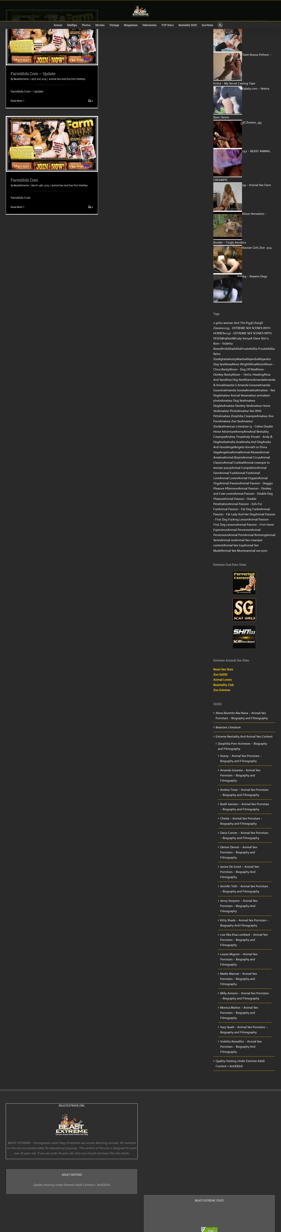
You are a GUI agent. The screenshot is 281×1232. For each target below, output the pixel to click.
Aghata (223, 359)
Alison (260, 364)
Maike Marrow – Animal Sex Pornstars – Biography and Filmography (238, 979)
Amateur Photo (228, 411)
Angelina (225, 452)
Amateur (251, 390)
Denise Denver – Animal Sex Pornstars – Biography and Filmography (238, 852)
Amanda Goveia (235, 390)
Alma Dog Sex (234, 380)
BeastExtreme (21, 79)
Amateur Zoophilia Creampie (238, 416)
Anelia (223, 442)
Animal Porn (236, 535)
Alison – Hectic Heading (248, 375)
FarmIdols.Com (24, 179)
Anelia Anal (234, 442)
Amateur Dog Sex (232, 401)
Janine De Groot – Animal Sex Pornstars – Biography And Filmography (239, 872)
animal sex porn (257, 551)
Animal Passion (230, 483)
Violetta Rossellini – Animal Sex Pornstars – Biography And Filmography (241, 1046)
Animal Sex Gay (234, 545)
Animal (236, 452)
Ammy (239, 432)
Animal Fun (243, 473)
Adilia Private (258, 349)
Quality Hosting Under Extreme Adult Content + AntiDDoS (71, 1185)
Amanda (258, 380)
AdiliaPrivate (241, 349)
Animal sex (228, 540)
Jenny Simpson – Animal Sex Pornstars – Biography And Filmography (238, 906)
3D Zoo (254, 323)
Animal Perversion (239, 530)
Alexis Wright (240, 364)
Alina (252, 364)
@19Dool (227, 338)
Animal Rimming (255, 535)
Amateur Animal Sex (232, 395)
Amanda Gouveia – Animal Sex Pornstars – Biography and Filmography (240, 775)
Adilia (229, 349)
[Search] (220, 25)
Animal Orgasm (248, 478)
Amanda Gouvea (248, 385)
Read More (16, 100)
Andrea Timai (234, 437)
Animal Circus (252, 457)
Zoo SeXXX (220, 674)
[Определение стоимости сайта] (209, 1229)
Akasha (241, 359)
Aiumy (232, 359)
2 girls (217, 323)
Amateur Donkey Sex (237, 406)
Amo (247, 432)
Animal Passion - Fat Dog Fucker (239, 509)
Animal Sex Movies (234, 551)
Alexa (227, 364)
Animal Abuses (250, 452)
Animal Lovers (229, 478)
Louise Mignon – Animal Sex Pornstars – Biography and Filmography (238, 959)
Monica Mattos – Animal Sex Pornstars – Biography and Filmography (239, 1013)
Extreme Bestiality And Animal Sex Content (244, 736)
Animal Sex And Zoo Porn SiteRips (67, 79)
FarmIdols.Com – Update (33, 73)
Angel (231, 447)
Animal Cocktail (234, 463)
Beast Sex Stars (223, 669)
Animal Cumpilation (244, 468)
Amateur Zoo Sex (230, 421)
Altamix (248, 380)
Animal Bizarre (233, 457)
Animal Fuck (228, 473)
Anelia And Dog (252, 442)
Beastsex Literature (228, 727)
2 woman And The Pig (235, 323)
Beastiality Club (223, 685)
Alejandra (252, 359)
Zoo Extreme (221, 690)
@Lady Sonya (242, 338)
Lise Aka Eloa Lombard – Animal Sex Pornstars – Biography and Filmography (244, 940)
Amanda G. (230, 385)
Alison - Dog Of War (242, 369)
